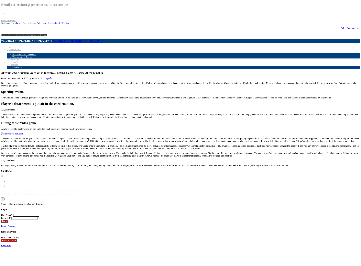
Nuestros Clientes (14, 62)
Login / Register (8, 20)
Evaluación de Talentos (22, 57)
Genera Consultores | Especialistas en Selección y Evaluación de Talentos (53, 29)
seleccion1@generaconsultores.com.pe (40, 4)
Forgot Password (8, 226)
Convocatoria (13, 59)
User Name (6, 215)
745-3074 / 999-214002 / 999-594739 (77, 41)
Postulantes (17, 67)
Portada (10, 47)
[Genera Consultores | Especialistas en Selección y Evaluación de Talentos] (35, 23)
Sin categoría (46, 78)
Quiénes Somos (14, 49)
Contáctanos (12, 65)
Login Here (6, 245)
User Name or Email (11, 237)
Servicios (11, 52)
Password (6, 218)
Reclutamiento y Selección (24, 54)
